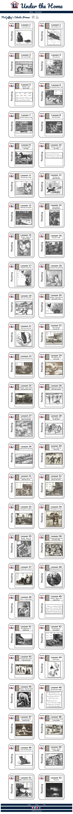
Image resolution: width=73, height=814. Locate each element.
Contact (29, 804)
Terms (44, 804)
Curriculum (38, 12)
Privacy (36, 804)
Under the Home (42, 6)
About (31, 12)
